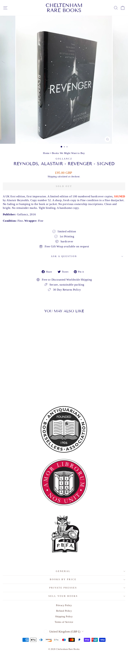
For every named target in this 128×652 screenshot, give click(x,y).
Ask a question (64, 256)
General (63, 571)
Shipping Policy (64, 616)
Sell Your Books (63, 596)
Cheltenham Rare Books (64, 7)
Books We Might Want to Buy (68, 153)
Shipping (52, 176)
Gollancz (64, 158)
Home (46, 153)
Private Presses (63, 587)
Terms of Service (64, 621)
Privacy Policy (64, 605)
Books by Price (63, 579)
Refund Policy (64, 610)
